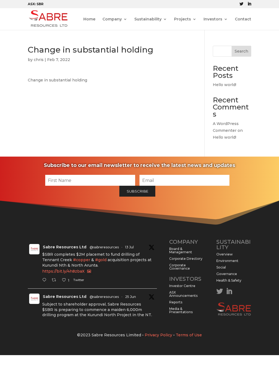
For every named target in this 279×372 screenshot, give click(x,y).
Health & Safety (228, 280)
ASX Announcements (183, 294)
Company (112, 19)
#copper (81, 259)
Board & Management (180, 250)
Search (241, 51)
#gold (101, 259)
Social (221, 267)
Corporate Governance (179, 266)
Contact (243, 19)
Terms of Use (189, 335)
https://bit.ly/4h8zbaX (63, 271)
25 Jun (130, 297)
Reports (175, 302)
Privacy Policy (158, 335)
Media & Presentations (181, 310)
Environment (227, 261)
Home (89, 19)
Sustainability (148, 19)
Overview (224, 254)
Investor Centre (182, 286)
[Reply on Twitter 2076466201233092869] (45, 280)
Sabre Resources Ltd (64, 247)
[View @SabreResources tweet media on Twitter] (89, 271)
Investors (213, 19)
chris (39, 59)
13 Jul (129, 247)
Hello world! (224, 84)
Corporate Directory (185, 259)
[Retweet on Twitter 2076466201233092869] (55, 280)
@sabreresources (104, 247)
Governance (226, 274)
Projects (182, 19)
